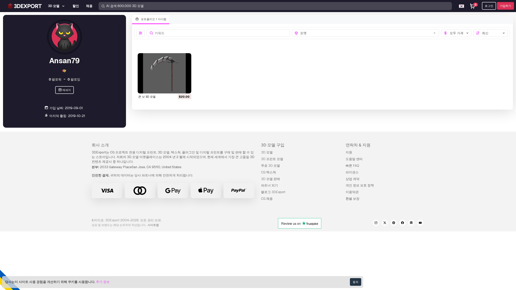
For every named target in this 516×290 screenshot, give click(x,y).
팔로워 (55, 79)
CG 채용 (267, 199)
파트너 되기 (269, 185)
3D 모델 (267, 152)
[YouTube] (420, 223)
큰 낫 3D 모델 (147, 96)
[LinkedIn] (411, 223)
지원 (349, 152)
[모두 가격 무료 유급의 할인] (456, 33)
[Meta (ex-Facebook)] (402, 223)
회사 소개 (100, 145)
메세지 (66, 90)
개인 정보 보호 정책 (360, 185)
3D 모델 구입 (272, 145)
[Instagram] (376, 223)
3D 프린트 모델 (272, 159)
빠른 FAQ (352, 166)
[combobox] (368, 33)
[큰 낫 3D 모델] (164, 73)
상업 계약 (352, 179)
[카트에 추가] (177, 87)
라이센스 (352, 172)
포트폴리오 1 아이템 (153, 19)
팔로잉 (74, 79)
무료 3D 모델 (270, 166)
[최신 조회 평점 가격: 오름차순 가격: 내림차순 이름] (490, 33)
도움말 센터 (354, 159)
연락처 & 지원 (358, 145)
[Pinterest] (394, 223)
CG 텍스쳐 (268, 172)
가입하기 (505, 6)
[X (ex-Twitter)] (385, 223)
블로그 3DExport (273, 192)
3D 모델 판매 (270, 179)
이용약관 (352, 192)
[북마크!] (185, 87)
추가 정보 (103, 282)
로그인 (489, 6)
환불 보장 (352, 199)
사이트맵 (153, 225)
